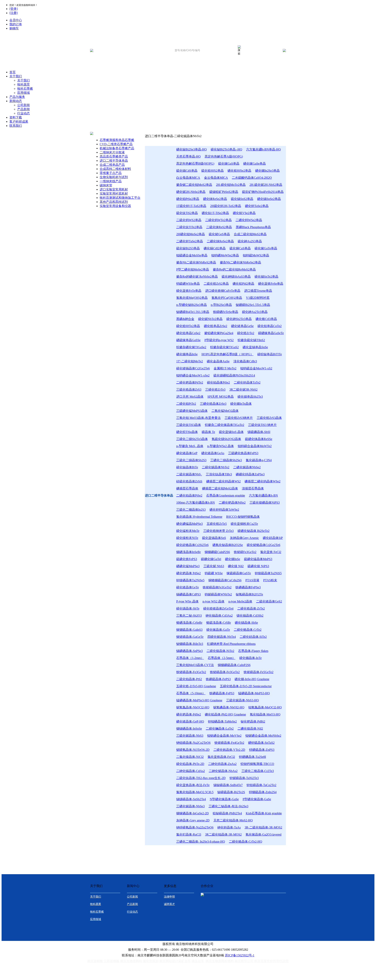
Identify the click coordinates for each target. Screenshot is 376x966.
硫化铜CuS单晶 (240, 248)
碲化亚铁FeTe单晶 (188, 290)
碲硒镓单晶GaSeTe (271, 333)
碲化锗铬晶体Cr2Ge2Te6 (263, 545)
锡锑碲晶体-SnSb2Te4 (191, 799)
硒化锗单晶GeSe (242, 326)
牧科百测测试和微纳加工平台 (120, 197)
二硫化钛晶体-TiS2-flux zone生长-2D (201, 778)
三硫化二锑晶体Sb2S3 (191, 460)
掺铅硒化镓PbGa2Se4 (218, 333)
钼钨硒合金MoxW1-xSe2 (193, 375)
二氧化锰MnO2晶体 (225, 410)
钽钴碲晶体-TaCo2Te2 (261, 785)
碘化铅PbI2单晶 (243, 283)
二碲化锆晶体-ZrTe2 (251, 608)
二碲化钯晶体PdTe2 (189, 382)
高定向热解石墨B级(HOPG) (195, 163)
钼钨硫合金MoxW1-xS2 (256, 368)
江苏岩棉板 (111, 961)
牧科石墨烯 (25, 88)
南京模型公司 (244, 961)
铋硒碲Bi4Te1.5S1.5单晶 (192, 311)
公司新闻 (23, 105)
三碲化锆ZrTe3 (215, 389)
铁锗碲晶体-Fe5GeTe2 (258, 672)
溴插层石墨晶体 (253, 488)
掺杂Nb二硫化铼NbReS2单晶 (196, 262)
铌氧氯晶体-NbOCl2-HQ (192, 707)
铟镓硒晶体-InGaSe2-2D (192, 813)
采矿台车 (184, 961)
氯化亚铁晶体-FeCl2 (221, 756)
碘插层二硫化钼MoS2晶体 (220, 488)
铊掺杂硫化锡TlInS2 (251, 340)
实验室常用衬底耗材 (114, 193)
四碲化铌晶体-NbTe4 (221, 636)
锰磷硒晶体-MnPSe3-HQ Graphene (199, 700)
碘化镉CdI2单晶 (215, 248)
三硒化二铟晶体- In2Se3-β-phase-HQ (200, 841)
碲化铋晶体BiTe (187, 467)
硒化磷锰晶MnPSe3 (189, 523)
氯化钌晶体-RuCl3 (188, 834)
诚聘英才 (169, 904)
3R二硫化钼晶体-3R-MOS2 (223, 834)
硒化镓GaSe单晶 (254, 163)
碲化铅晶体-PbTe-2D (190, 764)
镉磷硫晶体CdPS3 (188, 594)
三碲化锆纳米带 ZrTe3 (218, 530)
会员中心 (15, 20)
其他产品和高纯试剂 (114, 201)
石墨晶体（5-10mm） (190, 693)
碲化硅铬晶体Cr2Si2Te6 (192, 545)
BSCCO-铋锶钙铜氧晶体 (243, 516)
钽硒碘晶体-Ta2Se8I (252, 756)
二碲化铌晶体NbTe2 (215, 467)
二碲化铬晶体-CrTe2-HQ (245, 841)
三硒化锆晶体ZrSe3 (213, 403)
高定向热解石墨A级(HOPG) (224, 156)
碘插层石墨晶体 (187, 488)
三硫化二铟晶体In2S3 (191, 509)
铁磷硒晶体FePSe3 (248, 587)
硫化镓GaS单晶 (228, 163)
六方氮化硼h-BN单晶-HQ (263, 149)
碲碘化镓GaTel (211, 559)
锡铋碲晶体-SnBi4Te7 (228, 785)
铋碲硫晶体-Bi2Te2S (231, 792)
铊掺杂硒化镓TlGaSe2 (191, 347)
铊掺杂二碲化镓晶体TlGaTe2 (224, 424)
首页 (12, 72)
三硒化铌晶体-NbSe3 (190, 806)
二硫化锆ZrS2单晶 (216, 283)
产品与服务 (17, 96)
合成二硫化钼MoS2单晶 (250, 234)
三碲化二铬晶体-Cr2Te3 (257, 771)
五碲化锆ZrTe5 (217, 523)
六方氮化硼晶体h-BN (263, 495)
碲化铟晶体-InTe (250, 658)
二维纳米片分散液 (112, 152)
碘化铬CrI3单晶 (266, 319)
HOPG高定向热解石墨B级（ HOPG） (227, 354)
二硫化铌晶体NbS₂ (189, 474)
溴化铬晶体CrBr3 (245, 361)
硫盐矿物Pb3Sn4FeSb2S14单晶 (263, 191)
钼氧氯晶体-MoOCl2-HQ (265, 707)
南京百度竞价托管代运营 (271, 961)
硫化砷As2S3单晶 (250, 241)
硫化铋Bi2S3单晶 (188, 248)
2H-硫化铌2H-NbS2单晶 (265, 184)
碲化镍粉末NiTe (187, 538)
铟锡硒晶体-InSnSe (189, 728)
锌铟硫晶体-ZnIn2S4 (263, 792)
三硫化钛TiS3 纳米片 (262, 424)
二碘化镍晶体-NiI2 (250, 728)
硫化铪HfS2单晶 (212, 170)
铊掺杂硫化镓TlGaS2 (224, 347)
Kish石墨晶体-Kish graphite (264, 813)
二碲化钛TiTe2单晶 (189, 227)
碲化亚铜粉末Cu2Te (244, 523)
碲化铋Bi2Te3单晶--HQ (226, 149)
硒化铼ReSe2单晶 (215, 198)
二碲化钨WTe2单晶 (218, 220)
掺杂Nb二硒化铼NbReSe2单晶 (240, 262)
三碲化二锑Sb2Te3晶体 (192, 439)
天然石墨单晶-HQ (188, 156)
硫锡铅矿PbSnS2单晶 (223, 191)
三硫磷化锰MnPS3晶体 (192, 410)
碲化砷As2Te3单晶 (255, 311)
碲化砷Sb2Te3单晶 (239, 319)
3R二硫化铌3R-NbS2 (243, 389)
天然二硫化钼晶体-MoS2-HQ (233, 820)
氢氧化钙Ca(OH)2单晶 (227, 297)
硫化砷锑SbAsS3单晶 (236, 276)
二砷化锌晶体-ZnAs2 (222, 764)
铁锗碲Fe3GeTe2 (245, 552)
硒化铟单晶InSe (187, 354)
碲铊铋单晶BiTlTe (269, 354)
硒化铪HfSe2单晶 (239, 170)
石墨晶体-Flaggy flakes (253, 651)
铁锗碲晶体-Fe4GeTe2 (229, 742)
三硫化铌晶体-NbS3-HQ (242, 700)
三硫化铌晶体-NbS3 (189, 735)
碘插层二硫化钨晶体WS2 (223, 481)
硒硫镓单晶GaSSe (188, 340)
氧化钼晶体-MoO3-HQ (265, 714)
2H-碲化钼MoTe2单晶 (231, 184)
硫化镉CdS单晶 (186, 170)
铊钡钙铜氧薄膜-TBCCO (257, 764)
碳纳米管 (106, 185)
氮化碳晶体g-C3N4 (259, 460)
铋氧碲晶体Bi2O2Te (249, 594)
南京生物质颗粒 (131, 961)
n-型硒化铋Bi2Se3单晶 (191, 304)
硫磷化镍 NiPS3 (258, 566)
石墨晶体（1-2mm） (190, 658)
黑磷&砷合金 (185, 319)
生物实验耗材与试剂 (114, 177)
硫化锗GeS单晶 (219, 234)
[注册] (13, 13)
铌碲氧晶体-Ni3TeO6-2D (193, 749)
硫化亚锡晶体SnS (214, 538)
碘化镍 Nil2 (236, 566)
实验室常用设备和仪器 (115, 206)
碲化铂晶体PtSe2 (218, 382)
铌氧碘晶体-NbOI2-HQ (228, 707)
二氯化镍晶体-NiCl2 (190, 756)
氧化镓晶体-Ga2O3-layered (263, 834)
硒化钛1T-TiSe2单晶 (215, 213)
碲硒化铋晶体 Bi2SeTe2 (253, 530)
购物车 (14, 28)
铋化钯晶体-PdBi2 (253, 721)
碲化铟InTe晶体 (241, 403)
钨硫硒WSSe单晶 (188, 283)
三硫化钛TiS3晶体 (188, 424)
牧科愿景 (23, 84)
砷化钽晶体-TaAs (229, 827)
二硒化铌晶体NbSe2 (247, 467)
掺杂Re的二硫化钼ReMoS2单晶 (234, 269)
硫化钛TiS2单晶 (187, 213)
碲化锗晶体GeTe (187, 587)
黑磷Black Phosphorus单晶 (253, 227)
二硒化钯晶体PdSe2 (232, 502)
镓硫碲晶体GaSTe (239, 573)
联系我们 (15, 125)
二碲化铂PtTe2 (186, 403)
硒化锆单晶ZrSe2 (215, 326)
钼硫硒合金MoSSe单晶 (191, 255)
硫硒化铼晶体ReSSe (258, 439)
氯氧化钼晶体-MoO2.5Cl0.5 (194, 792)
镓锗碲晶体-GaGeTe (189, 636)
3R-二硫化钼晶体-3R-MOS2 (263, 827)
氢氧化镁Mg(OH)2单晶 (192, 297)
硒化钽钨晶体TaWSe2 (224, 509)
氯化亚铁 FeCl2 (270, 552)
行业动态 (23, 113)
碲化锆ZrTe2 (245, 333)
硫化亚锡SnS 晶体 (231, 432)
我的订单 (15, 24)
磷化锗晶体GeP (186, 453)
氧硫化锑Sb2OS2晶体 (226, 439)
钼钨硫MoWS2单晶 (256, 255)
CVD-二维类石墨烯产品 (116, 144)
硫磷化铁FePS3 (186, 559)
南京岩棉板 (95, 961)
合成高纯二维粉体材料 (115, 168)
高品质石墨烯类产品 (114, 156)
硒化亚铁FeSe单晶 (270, 283)
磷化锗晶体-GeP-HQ (190, 721)
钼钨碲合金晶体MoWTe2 (255, 446)
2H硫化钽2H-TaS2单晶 (225, 206)
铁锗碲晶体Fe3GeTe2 (217, 587)
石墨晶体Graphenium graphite (225, 495)
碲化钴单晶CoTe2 (270, 326)
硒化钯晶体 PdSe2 (188, 573)
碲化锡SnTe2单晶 (266, 276)
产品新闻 (23, 109)
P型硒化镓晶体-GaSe (257, 799)
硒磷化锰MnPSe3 (188, 566)
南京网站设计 (168, 961)
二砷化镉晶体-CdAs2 (190, 771)
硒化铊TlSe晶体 (187, 432)
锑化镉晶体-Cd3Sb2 (250, 615)
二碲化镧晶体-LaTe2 (220, 728)
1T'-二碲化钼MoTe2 (189, 361)
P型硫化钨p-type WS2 (219, 340)
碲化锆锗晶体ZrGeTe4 (218, 608)
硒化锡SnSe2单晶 (269, 198)
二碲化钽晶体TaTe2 (247, 382)
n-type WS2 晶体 (213, 601)
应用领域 (23, 92)
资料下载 (15, 117)
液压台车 (198, 961)
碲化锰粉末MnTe (187, 530)
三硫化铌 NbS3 (213, 566)
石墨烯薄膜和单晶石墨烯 (117, 140)
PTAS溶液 (252, 580)
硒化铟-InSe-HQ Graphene (252, 679)
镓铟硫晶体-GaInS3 (189, 629)
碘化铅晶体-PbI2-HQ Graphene (225, 714)
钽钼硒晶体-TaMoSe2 (222, 721)
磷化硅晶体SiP (273, 538)
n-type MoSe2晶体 (240, 601)
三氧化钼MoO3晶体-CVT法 (195, 665)
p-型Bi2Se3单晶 (221, 304)
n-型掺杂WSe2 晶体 (220, 446)
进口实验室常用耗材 (114, 189)
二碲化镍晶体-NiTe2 (220, 651)
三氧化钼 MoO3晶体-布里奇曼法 (198, 417)
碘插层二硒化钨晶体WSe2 (262, 481)
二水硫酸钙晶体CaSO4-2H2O (252, 177)
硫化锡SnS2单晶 (242, 198)
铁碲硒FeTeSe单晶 (225, 311)
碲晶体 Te (208, 432)
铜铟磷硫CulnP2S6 (217, 552)
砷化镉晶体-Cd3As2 (219, 615)
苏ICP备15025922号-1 (239, 955)
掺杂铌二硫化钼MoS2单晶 (194, 184)
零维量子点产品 (111, 173)
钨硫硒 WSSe (214, 573)
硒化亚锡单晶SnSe (255, 347)
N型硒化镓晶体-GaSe (224, 799)
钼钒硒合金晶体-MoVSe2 (224, 735)
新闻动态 (15, 101)
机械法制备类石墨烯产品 (117, 148)
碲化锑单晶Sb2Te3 (250, 396)
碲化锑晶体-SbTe (187, 608)
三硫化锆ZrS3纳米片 (239, 417)
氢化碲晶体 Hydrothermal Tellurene (199, 516)
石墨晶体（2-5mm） (221, 658)
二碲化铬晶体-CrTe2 (247, 629)
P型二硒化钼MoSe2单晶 (192, 269)
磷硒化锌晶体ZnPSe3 (250, 474)
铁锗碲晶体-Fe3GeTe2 (191, 672)
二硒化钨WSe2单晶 (249, 220)
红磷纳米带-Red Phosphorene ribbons (231, 643)
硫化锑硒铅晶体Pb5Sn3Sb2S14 (234, 375)
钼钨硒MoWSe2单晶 (225, 255)
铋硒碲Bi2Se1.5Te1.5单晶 (253, 304)
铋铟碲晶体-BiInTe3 (189, 643)
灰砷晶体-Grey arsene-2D (193, 820)
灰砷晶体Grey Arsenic (244, 538)
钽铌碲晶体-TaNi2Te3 (244, 778)
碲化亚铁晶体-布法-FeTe (193, 785)
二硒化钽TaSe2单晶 (189, 241)
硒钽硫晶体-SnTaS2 (261, 742)
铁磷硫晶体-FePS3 (218, 679)
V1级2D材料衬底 (257, 297)
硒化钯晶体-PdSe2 (188, 714)
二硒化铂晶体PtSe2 (189, 495)
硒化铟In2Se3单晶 (267, 170)
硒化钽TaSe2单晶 (256, 206)
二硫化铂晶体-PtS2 (189, 679)
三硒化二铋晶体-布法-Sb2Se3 (228, 806)
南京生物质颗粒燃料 (220, 961)
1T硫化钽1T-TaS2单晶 (191, 206)
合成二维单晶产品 (112, 164)
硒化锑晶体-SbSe (246, 622)
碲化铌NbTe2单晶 (210, 319)
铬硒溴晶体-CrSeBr (189, 622)
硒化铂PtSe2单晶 (187, 198)
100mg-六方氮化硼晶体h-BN (195, 502)
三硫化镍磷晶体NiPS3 (264, 502)
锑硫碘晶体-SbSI (259, 432)
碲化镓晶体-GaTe (218, 629)
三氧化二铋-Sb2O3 (189, 615)
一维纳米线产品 (111, 181)
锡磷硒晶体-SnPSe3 (189, 651)
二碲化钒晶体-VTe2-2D (229, 749)
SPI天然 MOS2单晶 (220, 396)
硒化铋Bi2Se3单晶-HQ (191, 149)
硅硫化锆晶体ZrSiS (189, 481)
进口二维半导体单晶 (114, 160)
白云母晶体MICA (188, 177)
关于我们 (15, 76)
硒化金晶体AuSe (218, 361)
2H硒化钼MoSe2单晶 (190, 234)
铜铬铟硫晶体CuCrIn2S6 (224, 580)
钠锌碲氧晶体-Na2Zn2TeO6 (194, 827)
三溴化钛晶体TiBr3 (219, 474)
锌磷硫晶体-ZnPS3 (261, 749)
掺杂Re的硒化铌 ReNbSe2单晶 (197, 276)
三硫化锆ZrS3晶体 (269, 417)
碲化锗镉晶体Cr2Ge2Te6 (193, 368)
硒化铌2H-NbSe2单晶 (190, 191)
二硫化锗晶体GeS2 (269, 601)
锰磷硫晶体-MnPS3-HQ (254, 693)
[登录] (13, 8)
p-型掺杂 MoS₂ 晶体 (189, 446)
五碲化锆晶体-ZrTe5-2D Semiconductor (246, 686)
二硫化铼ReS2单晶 (219, 227)
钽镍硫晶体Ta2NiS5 (268, 573)
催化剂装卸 (151, 961)
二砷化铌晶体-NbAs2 (223, 771)
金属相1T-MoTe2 (225, 368)
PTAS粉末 (270, 580)
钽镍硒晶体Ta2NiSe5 (190, 580)
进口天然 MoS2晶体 (189, 396)
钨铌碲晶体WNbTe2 (218, 594)
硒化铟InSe (232, 559)
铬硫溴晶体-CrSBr (218, 622)
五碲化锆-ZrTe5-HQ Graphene (196, 686)
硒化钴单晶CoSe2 (188, 333)
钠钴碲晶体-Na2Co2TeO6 (193, 742)
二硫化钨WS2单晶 (188, 220)
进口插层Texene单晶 (258, 290)
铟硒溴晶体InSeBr (188, 552)
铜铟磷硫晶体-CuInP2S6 (234, 665)
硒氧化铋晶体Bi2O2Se (227, 545)
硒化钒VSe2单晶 (244, 213)
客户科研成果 (18, 121)
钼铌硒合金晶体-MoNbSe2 (263, 735)
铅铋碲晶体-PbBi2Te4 (227, 813)
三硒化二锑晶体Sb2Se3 (226, 460)
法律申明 (169, 896)
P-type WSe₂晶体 (187, 601)
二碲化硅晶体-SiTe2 (253, 636)
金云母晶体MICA (216, 177)
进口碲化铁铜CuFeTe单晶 (222, 290)
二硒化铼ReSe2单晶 (220, 241)
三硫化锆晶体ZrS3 (188, 389)
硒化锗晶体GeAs (212, 453)
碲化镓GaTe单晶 (266, 248)
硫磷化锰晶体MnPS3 (258, 559)
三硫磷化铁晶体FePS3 (243, 453)
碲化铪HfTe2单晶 (188, 326)
